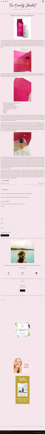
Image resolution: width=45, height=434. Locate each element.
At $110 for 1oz (3, 175)
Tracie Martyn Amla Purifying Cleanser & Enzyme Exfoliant (34, 184)
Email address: (22, 285)
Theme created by (39, 432)
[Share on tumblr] (8, 180)
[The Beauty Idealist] (22, 6)
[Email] (5, 1)
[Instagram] (3, 1)
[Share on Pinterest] (7, 180)
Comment (3, 206)
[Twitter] (1, 1)
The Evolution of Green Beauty (8, 184)
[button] (43, 1)
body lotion (33, 41)
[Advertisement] (22, 311)
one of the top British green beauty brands (19, 40)
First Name (22, 281)
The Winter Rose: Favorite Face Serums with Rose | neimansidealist (17, 197)
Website (2, 227)
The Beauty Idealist (8, 431)
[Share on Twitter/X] (6, 180)
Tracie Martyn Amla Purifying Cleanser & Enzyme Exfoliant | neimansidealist (18, 193)
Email (2, 223)
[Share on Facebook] (4, 180)
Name (2, 218)
